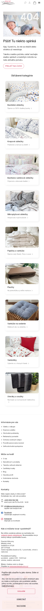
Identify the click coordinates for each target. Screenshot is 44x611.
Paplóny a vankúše (15, 251)
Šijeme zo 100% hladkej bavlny (18, 108)
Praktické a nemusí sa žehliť (17, 145)
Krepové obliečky (15, 141)
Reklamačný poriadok (10, 436)
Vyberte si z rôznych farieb (17, 363)
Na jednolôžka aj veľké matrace (19, 290)
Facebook (8, 512)
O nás (5, 459)
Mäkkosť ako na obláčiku (16, 327)
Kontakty (6, 481)
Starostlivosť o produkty (11, 462)
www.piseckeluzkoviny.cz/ (19, 566)
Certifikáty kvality (9, 468)
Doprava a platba (9, 430)
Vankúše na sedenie (16, 323)
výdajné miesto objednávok (11, 535)
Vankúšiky (12, 360)
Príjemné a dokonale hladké (17, 181)
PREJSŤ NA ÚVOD (13, 66)
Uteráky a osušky (15, 396)
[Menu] (39, 3)
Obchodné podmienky (11, 433)
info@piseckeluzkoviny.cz (14, 506)
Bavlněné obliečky (15, 105)
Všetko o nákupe (9, 427)
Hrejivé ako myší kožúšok (16, 218)
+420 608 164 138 (11, 500)
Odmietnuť (21, 599)
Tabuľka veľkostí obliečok (12, 465)
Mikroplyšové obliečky (17, 214)
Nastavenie (21, 606)
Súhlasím (21, 591)
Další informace (8, 586)
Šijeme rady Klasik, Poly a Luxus (19, 254)
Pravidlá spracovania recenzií (13, 443)
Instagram (8, 519)
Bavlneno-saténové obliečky (20, 178)
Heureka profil (8, 475)
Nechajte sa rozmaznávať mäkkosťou (21, 400)
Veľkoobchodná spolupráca (13, 446)
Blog (4, 472)
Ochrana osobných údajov (12, 440)
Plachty (10, 287)
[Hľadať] (25, 3)
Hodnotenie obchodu (10, 478)
